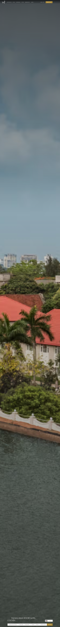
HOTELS (14, 2)
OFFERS (22, 2)
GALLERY (49, 620)
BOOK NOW (49, 624)
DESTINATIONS (9, 2)
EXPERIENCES (18, 2)
